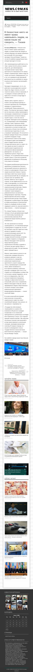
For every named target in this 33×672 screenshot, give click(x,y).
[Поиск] (23, 2)
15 (22, 622)
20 (16, 624)
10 (7, 622)
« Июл (6, 629)
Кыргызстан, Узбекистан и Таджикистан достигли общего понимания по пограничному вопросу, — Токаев (17, 372)
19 (13, 624)
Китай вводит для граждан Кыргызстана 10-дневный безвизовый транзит (15, 455)
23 (26, 624)
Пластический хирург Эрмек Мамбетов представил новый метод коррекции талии (16, 396)
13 (16, 622)
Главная (8, 24)
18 (10, 624)
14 (19, 622)
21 (19, 624)
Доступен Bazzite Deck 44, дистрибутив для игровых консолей (13, 472)
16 (26, 622)
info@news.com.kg (12, 662)
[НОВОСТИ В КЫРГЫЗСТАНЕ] (16, 11)
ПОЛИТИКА (14, 24)
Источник (7, 358)
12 (13, 622)
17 (7, 624)
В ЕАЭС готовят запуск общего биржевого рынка (15, 516)
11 (10, 622)
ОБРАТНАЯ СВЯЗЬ (10, 636)
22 (22, 624)
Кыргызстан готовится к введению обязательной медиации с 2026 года (14, 416)
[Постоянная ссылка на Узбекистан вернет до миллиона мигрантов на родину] (16, 433)
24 (7, 626)
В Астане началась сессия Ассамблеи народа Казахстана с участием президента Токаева (16, 366)
